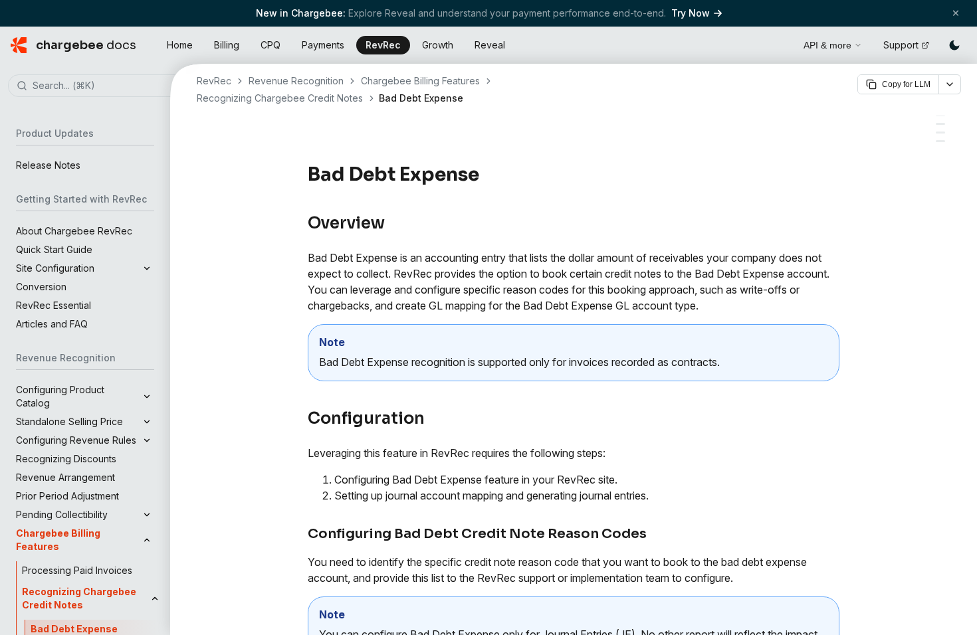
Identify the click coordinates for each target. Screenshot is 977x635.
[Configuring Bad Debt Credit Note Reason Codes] (940, 133)
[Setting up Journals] (940, 141)
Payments (323, 44)
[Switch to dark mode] (954, 45)
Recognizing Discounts (66, 458)
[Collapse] (147, 540)
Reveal (490, 44)
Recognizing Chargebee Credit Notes (280, 98)
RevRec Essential (53, 305)
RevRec (383, 44)
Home (180, 44)
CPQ (270, 44)
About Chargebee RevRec (74, 230)
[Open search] (778, 43)
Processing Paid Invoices (77, 570)
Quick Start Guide (54, 249)
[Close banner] (955, 13)
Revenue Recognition (296, 80)
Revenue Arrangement (65, 477)
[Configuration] (940, 124)
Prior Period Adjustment (67, 495)
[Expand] (147, 268)
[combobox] (105, 86)
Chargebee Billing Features (420, 80)
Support (901, 44)
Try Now (690, 13)
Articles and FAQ (52, 323)
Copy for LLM (906, 84)
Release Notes (48, 165)
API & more (827, 45)
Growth (437, 44)
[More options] (949, 84)
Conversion (41, 286)
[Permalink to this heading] (486, 174)
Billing (226, 44)
